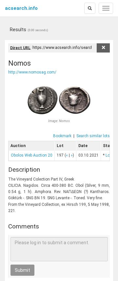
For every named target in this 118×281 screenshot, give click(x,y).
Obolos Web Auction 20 (31, 155)
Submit (22, 270)
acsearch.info (21, 8)
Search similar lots (93, 136)
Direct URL (20, 47)
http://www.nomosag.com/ (32, 72)
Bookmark (62, 136)
